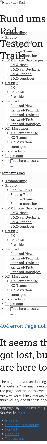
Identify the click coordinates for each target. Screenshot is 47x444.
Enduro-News (21, 42)
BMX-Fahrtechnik (25, 69)
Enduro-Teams (22, 51)
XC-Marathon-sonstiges (21, 144)
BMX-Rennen (21, 74)
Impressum (14, 155)
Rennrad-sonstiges (25, 124)
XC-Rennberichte (24, 133)
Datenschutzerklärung (22, 425)
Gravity (11, 83)
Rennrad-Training (25, 115)
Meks (22, 412)
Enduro (11, 37)
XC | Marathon (16, 128)
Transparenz (14, 438)
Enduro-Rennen (23, 46)
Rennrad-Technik (24, 110)
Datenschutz (15, 151)
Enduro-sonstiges (24, 55)
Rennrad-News (22, 105)
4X (12, 87)
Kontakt (11, 429)
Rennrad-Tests (22, 119)
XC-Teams (18, 137)
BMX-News (19, 65)
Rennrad (12, 101)
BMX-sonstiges (22, 78)
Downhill (17, 92)
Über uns (12, 434)
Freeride (17, 96)
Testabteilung (16, 33)
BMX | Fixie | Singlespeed (25, 60)
